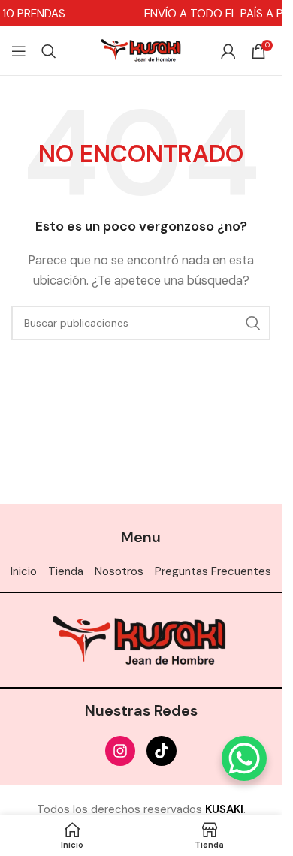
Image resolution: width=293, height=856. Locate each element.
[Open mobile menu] (19, 51)
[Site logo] (141, 49)
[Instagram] (120, 751)
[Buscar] (49, 51)
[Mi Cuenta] (228, 51)
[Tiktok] (161, 751)
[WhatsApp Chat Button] (244, 758)
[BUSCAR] (253, 323)
